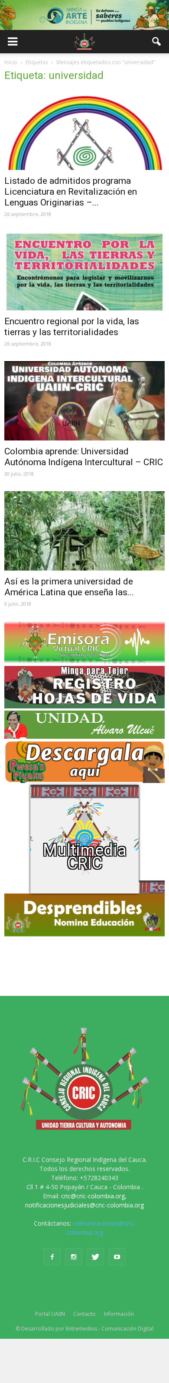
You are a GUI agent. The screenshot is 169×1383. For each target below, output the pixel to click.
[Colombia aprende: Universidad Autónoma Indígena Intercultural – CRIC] (84, 400)
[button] (157, 41)
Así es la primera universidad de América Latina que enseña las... (69, 586)
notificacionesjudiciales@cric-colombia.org (84, 1205)
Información (119, 1314)
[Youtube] (117, 1257)
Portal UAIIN (50, 1314)
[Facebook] (52, 1257)
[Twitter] (95, 1257)
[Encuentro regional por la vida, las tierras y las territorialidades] (84, 271)
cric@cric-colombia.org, (94, 1196)
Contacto (84, 1314)
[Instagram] (73, 1257)
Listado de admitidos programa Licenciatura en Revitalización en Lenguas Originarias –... (70, 192)
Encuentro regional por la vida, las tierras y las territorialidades (71, 326)
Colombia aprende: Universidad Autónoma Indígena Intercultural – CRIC (83, 456)
